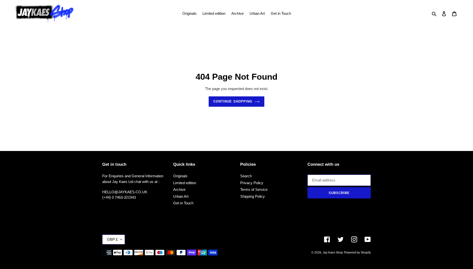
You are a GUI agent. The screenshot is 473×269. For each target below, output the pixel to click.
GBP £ (112, 239)
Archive (179, 189)
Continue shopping (232, 101)
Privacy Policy (251, 183)
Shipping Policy (252, 196)
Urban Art (180, 196)
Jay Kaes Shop (333, 252)
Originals (180, 176)
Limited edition (184, 183)
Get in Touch (183, 203)
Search (246, 176)
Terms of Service (254, 189)
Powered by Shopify (357, 252)
